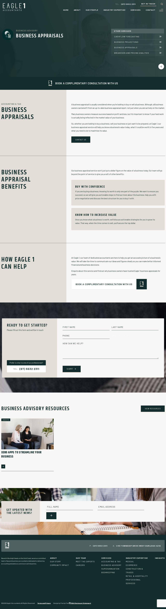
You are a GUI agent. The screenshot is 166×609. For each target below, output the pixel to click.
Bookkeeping (108, 572)
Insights (160, 558)
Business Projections (126, 42)
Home (66, 10)
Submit (70, 369)
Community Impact (59, 565)
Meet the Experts (85, 561)
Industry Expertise (114, 10)
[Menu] (161, 10)
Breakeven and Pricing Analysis (131, 53)
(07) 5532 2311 (29, 368)
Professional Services (133, 581)
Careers (80, 565)
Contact (150, 10)
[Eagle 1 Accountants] (14, 10)
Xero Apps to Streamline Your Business (21, 454)
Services (136, 10)
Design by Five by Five (61, 603)
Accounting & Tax (110, 561)
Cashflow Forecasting (126, 36)
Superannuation (110, 569)
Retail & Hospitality (137, 576)
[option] (27, 445)
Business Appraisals (125, 47)
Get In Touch (148, 4)
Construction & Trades (134, 571)
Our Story (55, 561)
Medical (130, 561)
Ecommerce (132, 565)
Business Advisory (27, 30)
